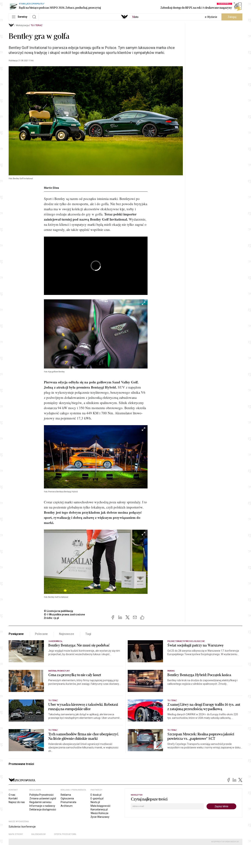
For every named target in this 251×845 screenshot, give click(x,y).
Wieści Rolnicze (99, 813)
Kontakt (13, 798)
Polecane (41, 634)
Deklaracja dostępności (42, 809)
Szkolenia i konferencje (22, 826)
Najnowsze (66, 634)
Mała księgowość (100, 805)
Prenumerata (68, 802)
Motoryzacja (22, 25)
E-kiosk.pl (96, 794)
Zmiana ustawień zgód (42, 798)
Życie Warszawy (100, 816)
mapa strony (16, 834)
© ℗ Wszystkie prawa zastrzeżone (64, 614)
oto (135, 17)
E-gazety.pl (97, 798)
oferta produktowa (65, 834)
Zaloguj (232, 16)
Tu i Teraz (36, 25)
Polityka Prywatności (41, 794)
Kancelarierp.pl (99, 809)
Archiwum (67, 805)
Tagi (88, 634)
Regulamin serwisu (40, 802)
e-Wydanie (211, 16)
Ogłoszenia (67, 798)
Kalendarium (38, 834)
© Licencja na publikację (58, 611)
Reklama (66, 794)
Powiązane (16, 634)
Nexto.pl (95, 802)
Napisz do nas (17, 802)
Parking (171, 671)
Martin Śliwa (51, 187)
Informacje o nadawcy (42, 805)
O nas (12, 794)
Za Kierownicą (55, 641)
